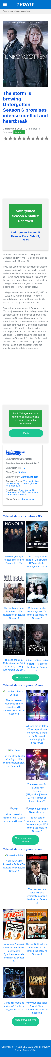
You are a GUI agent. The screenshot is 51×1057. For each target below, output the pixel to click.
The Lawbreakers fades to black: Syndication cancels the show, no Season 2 (36, 896)
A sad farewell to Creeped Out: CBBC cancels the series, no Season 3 (22, 492)
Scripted (22, 472)
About (37, 1047)
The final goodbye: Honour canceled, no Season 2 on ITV (14, 559)
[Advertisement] (25, 171)
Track (26, 433)
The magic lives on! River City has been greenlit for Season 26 (22, 483)
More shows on (25, 677)
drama (25, 499)
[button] (5, 5)
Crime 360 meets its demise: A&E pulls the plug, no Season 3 (14, 1006)
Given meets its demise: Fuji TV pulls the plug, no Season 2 (14, 817)
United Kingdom (29, 477)
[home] (25, 5)
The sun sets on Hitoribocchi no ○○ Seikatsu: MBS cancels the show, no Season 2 (14, 707)
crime (32, 499)
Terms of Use (29, 1050)
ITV (23, 468)
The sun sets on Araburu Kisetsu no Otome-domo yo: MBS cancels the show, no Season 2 (37, 824)
